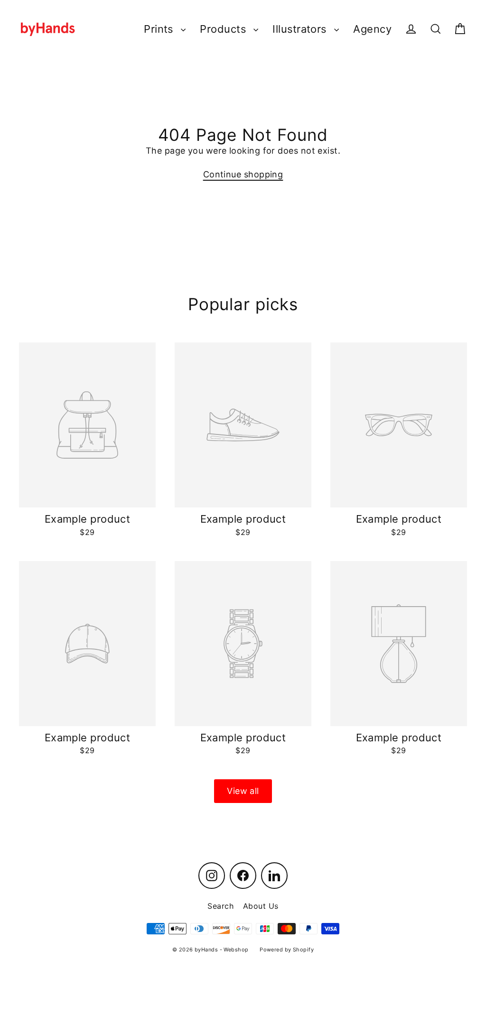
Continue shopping (243, 174)
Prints (160, 29)
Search (220, 906)
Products (224, 29)
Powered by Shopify (287, 949)
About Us (261, 906)
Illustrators (300, 29)
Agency (372, 29)
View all (243, 791)
